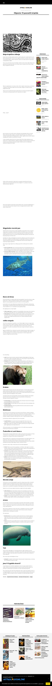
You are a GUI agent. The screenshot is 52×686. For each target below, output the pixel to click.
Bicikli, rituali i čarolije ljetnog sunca (45, 110)
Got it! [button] (48, 683)
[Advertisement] (19, 23)
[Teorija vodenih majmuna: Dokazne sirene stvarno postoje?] (30, 612)
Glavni (22, 10)
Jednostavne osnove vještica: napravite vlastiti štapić (42, 76)
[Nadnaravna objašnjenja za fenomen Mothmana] (8, 613)
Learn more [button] (40, 683)
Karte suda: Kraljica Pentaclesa (12, 641)
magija (31, 576)
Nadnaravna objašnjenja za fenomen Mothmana (7, 620)
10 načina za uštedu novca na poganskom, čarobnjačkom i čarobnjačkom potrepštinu (42, 642)
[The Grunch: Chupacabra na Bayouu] (19, 611)
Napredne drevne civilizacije (12, 576)
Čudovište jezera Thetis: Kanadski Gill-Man (45, 129)
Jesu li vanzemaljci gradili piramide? (29, 658)
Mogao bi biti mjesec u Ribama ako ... (29, 649)
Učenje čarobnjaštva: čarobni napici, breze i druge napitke (13, 664)
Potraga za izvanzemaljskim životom (45, 83)
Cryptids (27, 10)
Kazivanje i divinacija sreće (24, 576)
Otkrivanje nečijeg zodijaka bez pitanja (45, 91)
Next (36, 611)
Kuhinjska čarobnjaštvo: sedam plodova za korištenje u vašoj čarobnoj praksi (41, 655)
